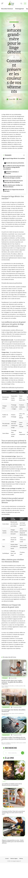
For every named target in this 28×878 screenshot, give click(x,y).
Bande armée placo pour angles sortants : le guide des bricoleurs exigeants (12, 682)
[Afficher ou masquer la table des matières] (18, 155)
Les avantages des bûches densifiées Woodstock (13, 710)
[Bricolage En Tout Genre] (11, 3)
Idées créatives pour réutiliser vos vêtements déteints (13, 185)
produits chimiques (14, 128)
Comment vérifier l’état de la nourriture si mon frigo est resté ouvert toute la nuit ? (13, 812)
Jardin (4, 781)
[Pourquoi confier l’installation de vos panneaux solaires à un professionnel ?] (14, 724)
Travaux (4, 678)
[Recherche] (21, 3)
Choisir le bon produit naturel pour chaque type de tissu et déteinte (13, 181)
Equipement (5, 707)
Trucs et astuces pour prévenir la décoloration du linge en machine (12, 177)
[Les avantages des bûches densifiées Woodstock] (14, 697)
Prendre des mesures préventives (15, 163)
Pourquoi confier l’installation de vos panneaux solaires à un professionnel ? (14, 739)
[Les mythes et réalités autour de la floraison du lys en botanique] (14, 770)
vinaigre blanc (18, 308)
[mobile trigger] (3, 3)
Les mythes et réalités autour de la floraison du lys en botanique (12, 784)
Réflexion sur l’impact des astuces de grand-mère (13, 190)
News (20, 99)
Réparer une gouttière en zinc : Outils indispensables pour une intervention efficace (13, 841)
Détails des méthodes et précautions (11, 172)
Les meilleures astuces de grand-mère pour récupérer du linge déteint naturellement (14, 167)
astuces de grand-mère (13, 132)
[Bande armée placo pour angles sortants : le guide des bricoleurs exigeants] (14, 668)
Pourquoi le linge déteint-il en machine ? (14, 159)
